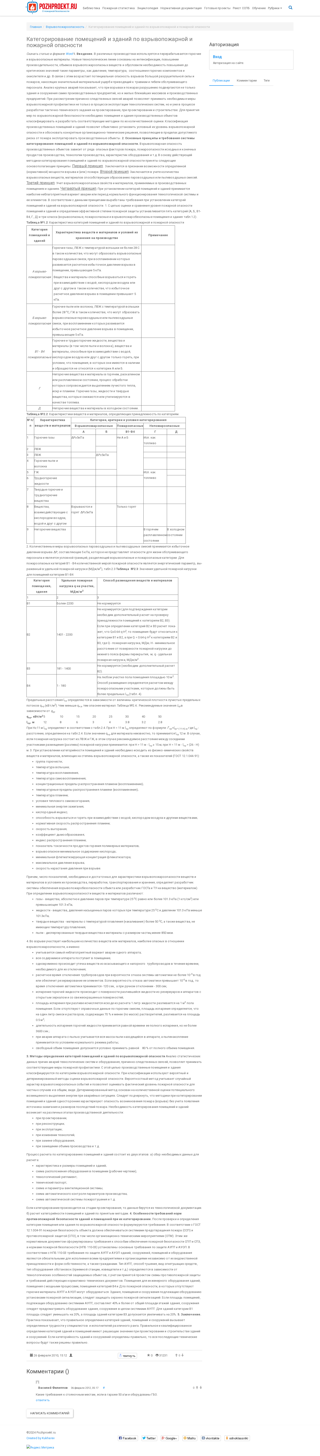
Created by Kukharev (40, 1438)
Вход (217, 57)
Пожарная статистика (118, 8)
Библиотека (91, 8)
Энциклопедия (147, 8)
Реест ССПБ (241, 8)
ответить (43, 1400)
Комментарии (247, 80)
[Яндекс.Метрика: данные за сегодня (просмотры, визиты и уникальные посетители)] (40, 1447)
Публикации (221, 80)
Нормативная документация (181, 8)
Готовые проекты (217, 8)
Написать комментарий (49, 1413)
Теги (267, 80)
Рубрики (274, 8)
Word (69, 54)
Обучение (259, 8)
